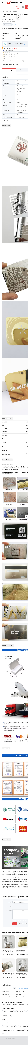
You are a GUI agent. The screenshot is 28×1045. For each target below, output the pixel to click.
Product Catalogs (23, 988)
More (3, 1033)
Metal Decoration (7, 1015)
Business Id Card (20, 1030)
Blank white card (20, 997)
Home (3, 11)
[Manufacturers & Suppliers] (14, 2)
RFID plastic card (6, 997)
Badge (4, 1011)
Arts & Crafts (8, 11)
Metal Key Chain (20, 1011)
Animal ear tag (5, 991)
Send (15, 923)
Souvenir (11, 1011)
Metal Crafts (15, 11)
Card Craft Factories (8, 1023)
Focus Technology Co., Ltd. (19, 1038)
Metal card (18, 994)
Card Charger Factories (21, 1023)
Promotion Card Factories (9, 1026)
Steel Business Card (7, 1030)
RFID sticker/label (20, 991)
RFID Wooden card (6, 994)
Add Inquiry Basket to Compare (10, 64)
